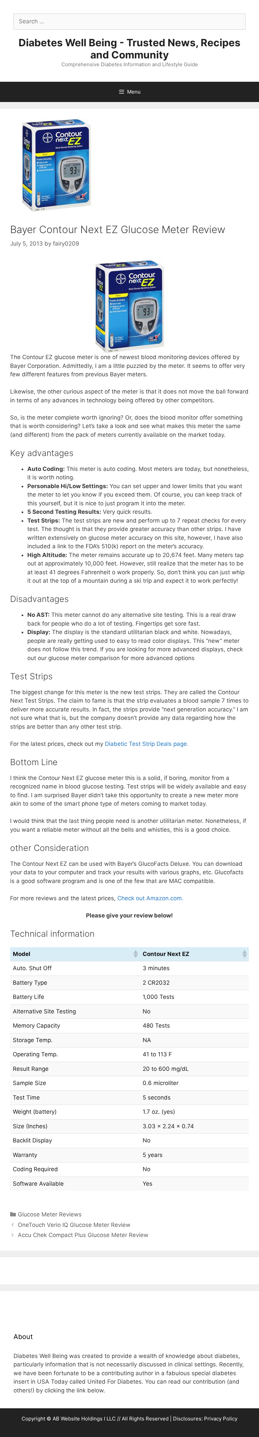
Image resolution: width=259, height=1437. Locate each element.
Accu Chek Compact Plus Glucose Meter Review (83, 1235)
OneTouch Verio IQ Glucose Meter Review (74, 1224)
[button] (135, 954)
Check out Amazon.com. (150, 898)
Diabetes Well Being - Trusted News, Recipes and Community (129, 48)
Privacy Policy (220, 1418)
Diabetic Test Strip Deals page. (147, 743)
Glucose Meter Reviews (50, 1214)
